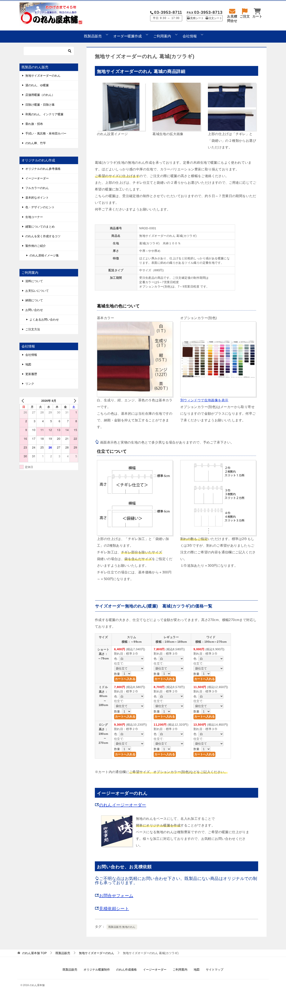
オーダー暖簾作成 (127, 36)
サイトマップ (214, 969)
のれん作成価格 (126, 969)
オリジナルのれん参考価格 (43, 168)
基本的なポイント (37, 197)
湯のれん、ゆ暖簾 (37, 85)
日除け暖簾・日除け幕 (40, 104)
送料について (34, 281)
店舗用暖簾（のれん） (40, 94)
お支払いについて (37, 290)
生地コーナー (34, 217)
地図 (28, 364)
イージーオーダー (37, 178)
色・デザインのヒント (40, 207)
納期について (34, 300)
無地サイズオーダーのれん (43, 75)
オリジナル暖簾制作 (97, 969)
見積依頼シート (114, 908)
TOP (34, 953)
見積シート (197, 18)
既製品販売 (93, 36)
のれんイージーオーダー (122, 805)
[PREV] (23, 400)
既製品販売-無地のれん (121, 926)
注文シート (215, 18)
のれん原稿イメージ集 (44, 255)
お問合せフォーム (116, 895)
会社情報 (190, 36)
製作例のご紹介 (35, 245)
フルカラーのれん (37, 188)
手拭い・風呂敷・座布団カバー (45, 133)
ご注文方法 (32, 329)
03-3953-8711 (168, 12)
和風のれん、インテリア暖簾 (44, 114)
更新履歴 (31, 374)
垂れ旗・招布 (34, 123)
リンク (29, 383)
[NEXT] (74, 400)
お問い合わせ (34, 310)
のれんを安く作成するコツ (43, 236)
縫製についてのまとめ (40, 226)
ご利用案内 (162, 36)
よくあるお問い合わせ (44, 319)
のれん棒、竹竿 (35, 143)
